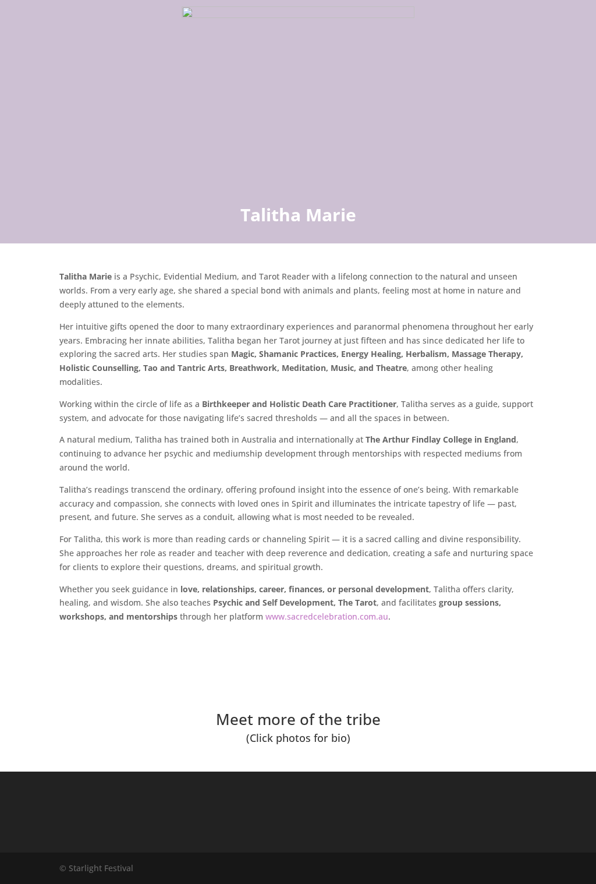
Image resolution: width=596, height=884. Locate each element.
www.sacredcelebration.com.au (326, 616)
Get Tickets (298, 673)
